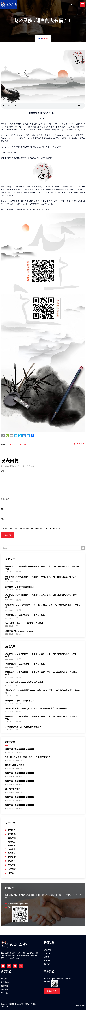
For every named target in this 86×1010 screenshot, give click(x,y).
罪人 (17, 444)
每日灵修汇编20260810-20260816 (19, 631)
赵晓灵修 (45, 38)
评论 (3, 471)
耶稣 (21, 444)
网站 (2, 519)
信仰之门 (18, 618)
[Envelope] (3, 966)
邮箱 (3, 509)
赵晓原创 (18, 571)
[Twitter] (9, 966)
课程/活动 (19, 711)
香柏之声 (18, 590)
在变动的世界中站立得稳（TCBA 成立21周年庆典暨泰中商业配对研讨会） (36, 708)
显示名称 (5, 499)
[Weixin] (21, 966)
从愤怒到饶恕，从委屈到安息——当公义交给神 (25, 615)
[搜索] (83, 548)
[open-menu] (82, 4)
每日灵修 (18, 634)
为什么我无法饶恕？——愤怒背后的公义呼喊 (24, 623)
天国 (9, 444)
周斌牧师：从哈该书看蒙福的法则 (19, 587)
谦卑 (25, 444)
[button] (71, 4)
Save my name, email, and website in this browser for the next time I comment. (32, 528)
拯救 (13, 444)
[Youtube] (15, 966)
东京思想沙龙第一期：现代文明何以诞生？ (23, 727)
